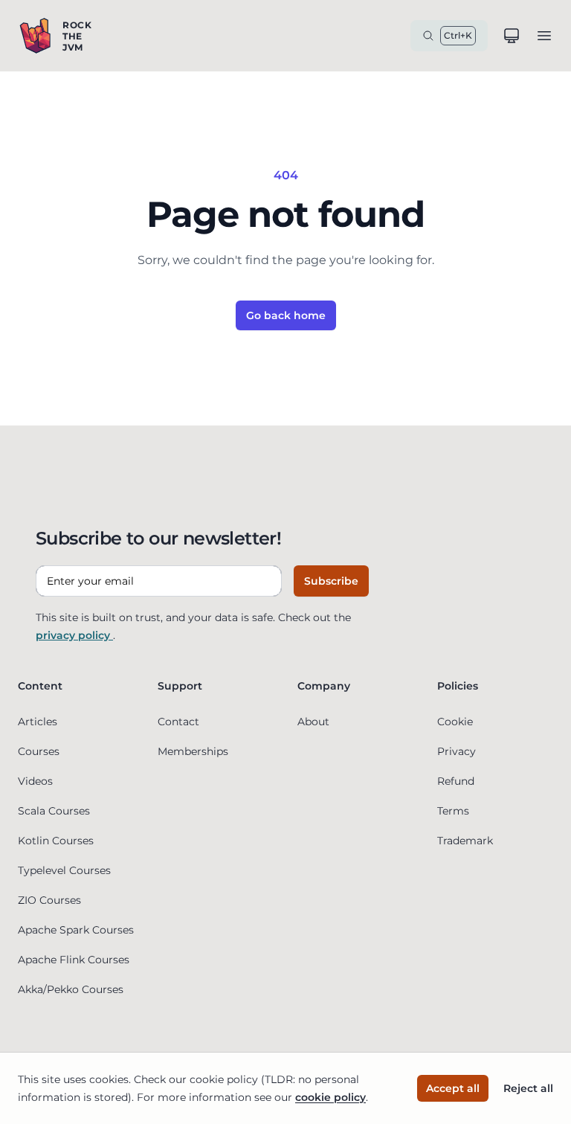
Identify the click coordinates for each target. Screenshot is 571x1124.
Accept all (453, 1088)
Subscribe (331, 581)
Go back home (286, 315)
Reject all (528, 1088)
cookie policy (330, 1097)
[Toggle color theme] (511, 36)
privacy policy (74, 635)
